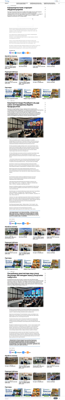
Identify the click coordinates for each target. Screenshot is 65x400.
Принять (55, 398)
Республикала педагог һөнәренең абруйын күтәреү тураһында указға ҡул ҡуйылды (49, 3)
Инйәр (7, 1)
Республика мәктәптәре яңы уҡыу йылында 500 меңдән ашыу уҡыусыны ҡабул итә (36, 3)
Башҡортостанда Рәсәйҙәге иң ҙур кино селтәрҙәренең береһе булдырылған (22, 3)
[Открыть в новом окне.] (11, 53)
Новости (6, 3)
